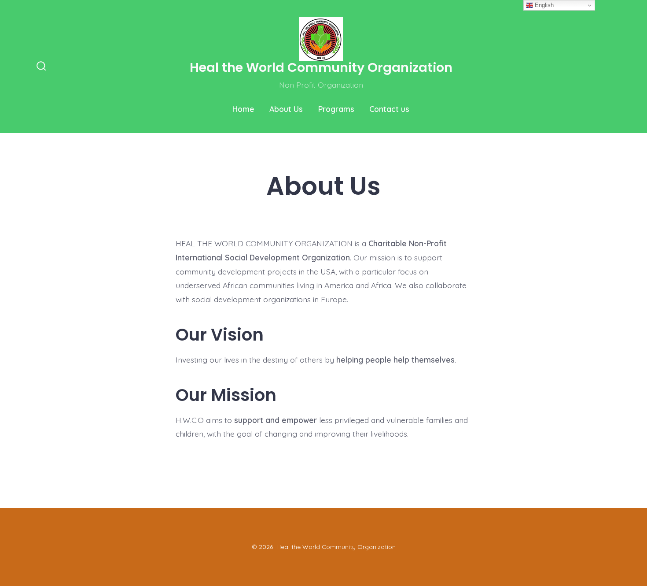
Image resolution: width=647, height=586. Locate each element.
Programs (336, 109)
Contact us (389, 109)
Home (243, 109)
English (543, 5)
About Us (286, 109)
